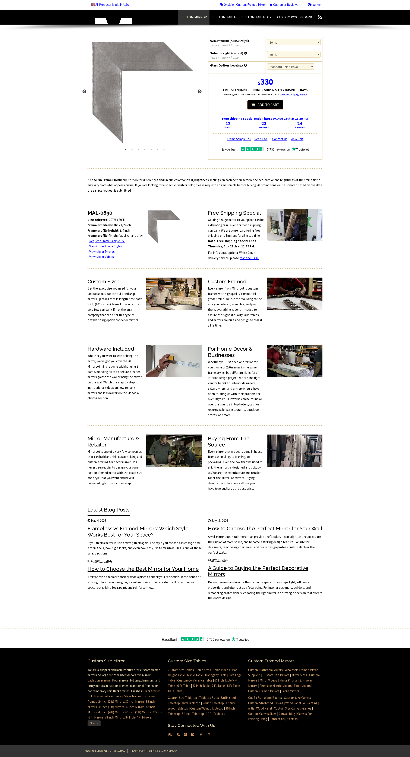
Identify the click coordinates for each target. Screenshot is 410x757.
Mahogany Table (216, 675)
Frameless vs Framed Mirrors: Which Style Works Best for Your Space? (138, 531)
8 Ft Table (233, 686)
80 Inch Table (201, 686)
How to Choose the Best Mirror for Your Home (143, 569)
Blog (264, 719)
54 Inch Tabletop (193, 714)
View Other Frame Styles (105, 246)
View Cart (297, 139)
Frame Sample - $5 (239, 139)
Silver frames (132, 696)
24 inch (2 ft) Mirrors (111, 701)
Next (200, 91)
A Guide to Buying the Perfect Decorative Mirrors (258, 571)
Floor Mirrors (302, 686)
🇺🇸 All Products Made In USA (110, 5)
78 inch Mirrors (114, 717)
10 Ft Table (175, 691)
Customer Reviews (285, 5)
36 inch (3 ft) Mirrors (111, 707)
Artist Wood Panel (260, 708)
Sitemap (292, 719)
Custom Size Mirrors (276, 675)
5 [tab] (151, 149)
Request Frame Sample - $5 (107, 241)
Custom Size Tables (181, 670)
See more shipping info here (293, 94)
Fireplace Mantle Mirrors (276, 686)
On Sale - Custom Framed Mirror (244, 5)
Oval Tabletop (191, 703)
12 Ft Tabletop (215, 714)
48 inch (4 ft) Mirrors (111, 712)
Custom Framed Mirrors (263, 691)
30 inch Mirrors (135, 701)
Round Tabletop (213, 703)
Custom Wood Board (294, 17)
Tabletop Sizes (209, 698)
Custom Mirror (193, 17)
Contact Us (279, 139)
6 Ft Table (183, 686)
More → (94, 723)
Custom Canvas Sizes (262, 714)
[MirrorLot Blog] (320, 17)
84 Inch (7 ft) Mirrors (138, 717)
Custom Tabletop (257, 17)
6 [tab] (157, 149)
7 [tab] (164, 149)
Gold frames (96, 696)
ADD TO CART (267, 104)
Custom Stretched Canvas (265, 703)
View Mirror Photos (102, 252)
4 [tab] (145, 149)
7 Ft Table (218, 686)
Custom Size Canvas (297, 698)
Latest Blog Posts (109, 510)
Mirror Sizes (299, 675)
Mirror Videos (268, 680)
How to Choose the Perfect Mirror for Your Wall (265, 528)
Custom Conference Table (194, 680)
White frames (114, 696)
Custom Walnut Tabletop (206, 708)
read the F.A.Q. (249, 258)
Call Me (316, 5)
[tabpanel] (145, 91)
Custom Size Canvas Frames (292, 708)
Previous (84, 91)
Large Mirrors (290, 691)
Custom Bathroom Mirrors (265, 670)
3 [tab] (138, 149)
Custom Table (224, 17)
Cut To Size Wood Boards (265, 698)
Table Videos (221, 670)
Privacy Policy (137, 751)
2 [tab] (132, 149)
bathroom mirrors (99, 680)
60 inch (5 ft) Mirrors (138, 712)
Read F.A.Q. (261, 139)
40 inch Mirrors (135, 707)
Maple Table (195, 675)
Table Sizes (203, 670)
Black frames (152, 691)
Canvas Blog (287, 714)
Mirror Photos (288, 680)
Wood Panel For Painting (301, 703)
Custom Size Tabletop (182, 698)
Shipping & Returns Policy (163, 751)
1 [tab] (125, 149)
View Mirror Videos (101, 257)
